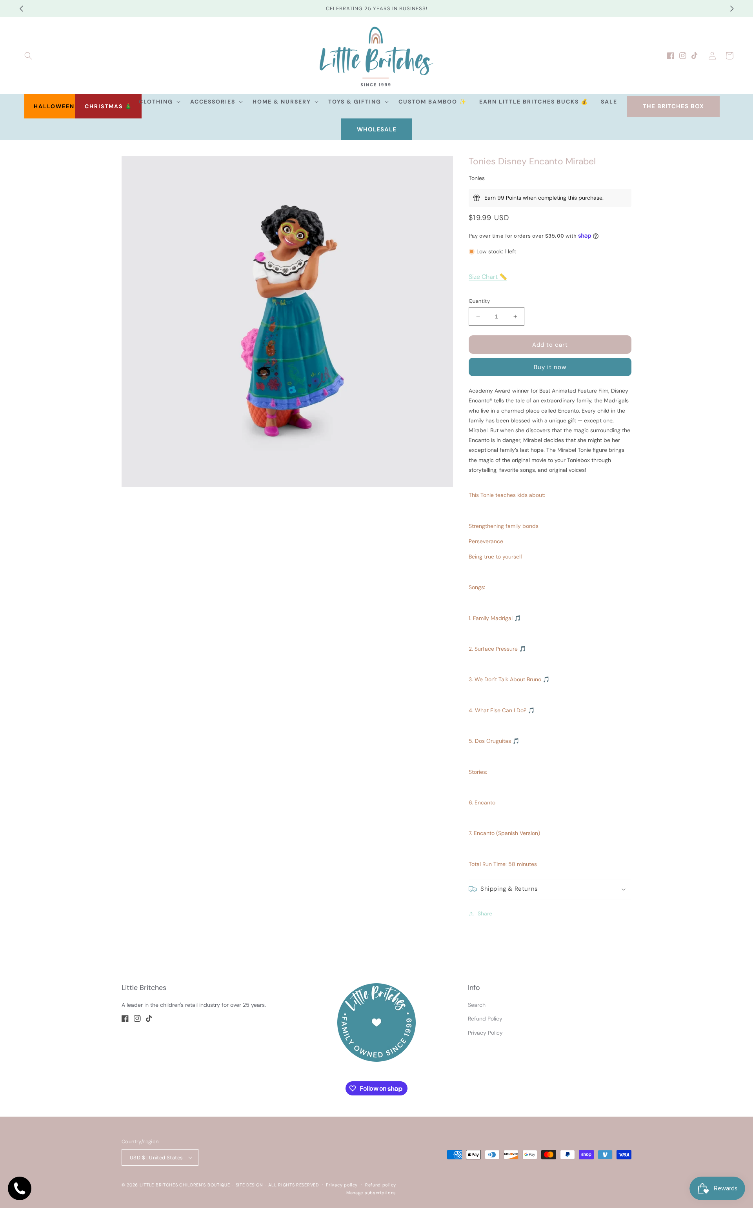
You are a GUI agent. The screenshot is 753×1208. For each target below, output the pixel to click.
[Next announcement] (731, 8)
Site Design (249, 1185)
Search (477, 1004)
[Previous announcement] (21, 8)
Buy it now (550, 367)
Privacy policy (342, 1185)
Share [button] (485, 913)
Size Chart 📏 (488, 277)
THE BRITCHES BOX (673, 106)
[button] (28, 55)
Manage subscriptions (371, 1192)
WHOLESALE (377, 129)
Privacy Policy (485, 1032)
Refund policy (380, 1185)
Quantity (479, 301)
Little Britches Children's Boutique (185, 1185)
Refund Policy (485, 1018)
